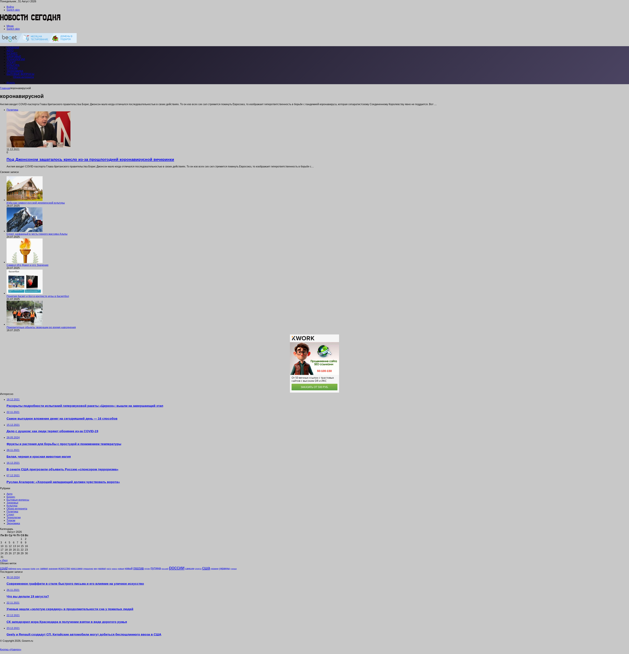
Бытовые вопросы (20, 74)
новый (129, 568)
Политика (12, 511)
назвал (102, 568)
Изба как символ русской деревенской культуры (36, 202)
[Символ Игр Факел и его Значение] (25, 262)
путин (147, 569)
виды (19, 569)
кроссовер (77, 568)
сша (206, 568)
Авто (10, 50)
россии (176, 567)
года (32, 568)
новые (121, 568)
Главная (5, 88)
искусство (64, 568)
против (138, 568)
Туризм (12, 68)
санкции (189, 568)
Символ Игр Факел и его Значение (27, 265)
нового (114, 569)
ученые (233, 569)
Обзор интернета (23, 77)
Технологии (16, 59)
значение (53, 568)
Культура (13, 65)
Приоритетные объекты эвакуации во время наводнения (41, 327)
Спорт (11, 62)
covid (4, 568)
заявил (44, 568)
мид (95, 569)
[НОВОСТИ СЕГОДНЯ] (30, 20)
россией (165, 569)
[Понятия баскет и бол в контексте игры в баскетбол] (25, 293)
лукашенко (88, 569)
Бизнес (12, 53)
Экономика (15, 71)
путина (156, 568)
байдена (12, 568)
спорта (198, 569)
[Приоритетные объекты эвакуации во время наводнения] (25, 324)
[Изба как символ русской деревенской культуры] (25, 200)
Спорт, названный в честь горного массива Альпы (37, 234)
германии (26, 569)
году (37, 569)
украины (224, 568)
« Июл (4, 560)
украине (215, 568)
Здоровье (14, 56)
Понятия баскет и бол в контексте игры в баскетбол (38, 296)
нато (109, 569)
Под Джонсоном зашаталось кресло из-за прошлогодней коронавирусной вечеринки (90, 159)
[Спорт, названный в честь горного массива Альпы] (25, 231)
